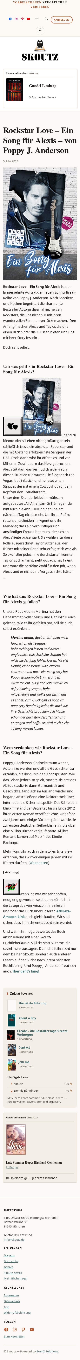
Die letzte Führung (32, 1003)
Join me (24, 1062)
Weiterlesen (39, 863)
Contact (24, 1047)
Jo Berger (12, 1167)
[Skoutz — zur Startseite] (40, 49)
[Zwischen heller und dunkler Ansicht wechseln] (46, 19)
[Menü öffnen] (36, 19)
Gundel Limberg (42, 85)
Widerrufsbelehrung (17, 1312)
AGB (6, 1307)
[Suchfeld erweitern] (40, 31)
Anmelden (61, 20)
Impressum (11, 1295)
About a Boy (27, 1018)
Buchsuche (11, 1261)
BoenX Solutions (47, 1351)
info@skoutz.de (14, 1239)
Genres (8, 1267)
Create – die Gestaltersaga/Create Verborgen (42, 1033)
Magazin (9, 1255)
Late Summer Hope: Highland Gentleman (34, 1162)
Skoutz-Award (13, 1273)
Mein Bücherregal (15, 1278)
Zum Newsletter (14, 1336)
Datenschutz (12, 1301)
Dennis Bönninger (26, 1090)
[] (11, 1005)
